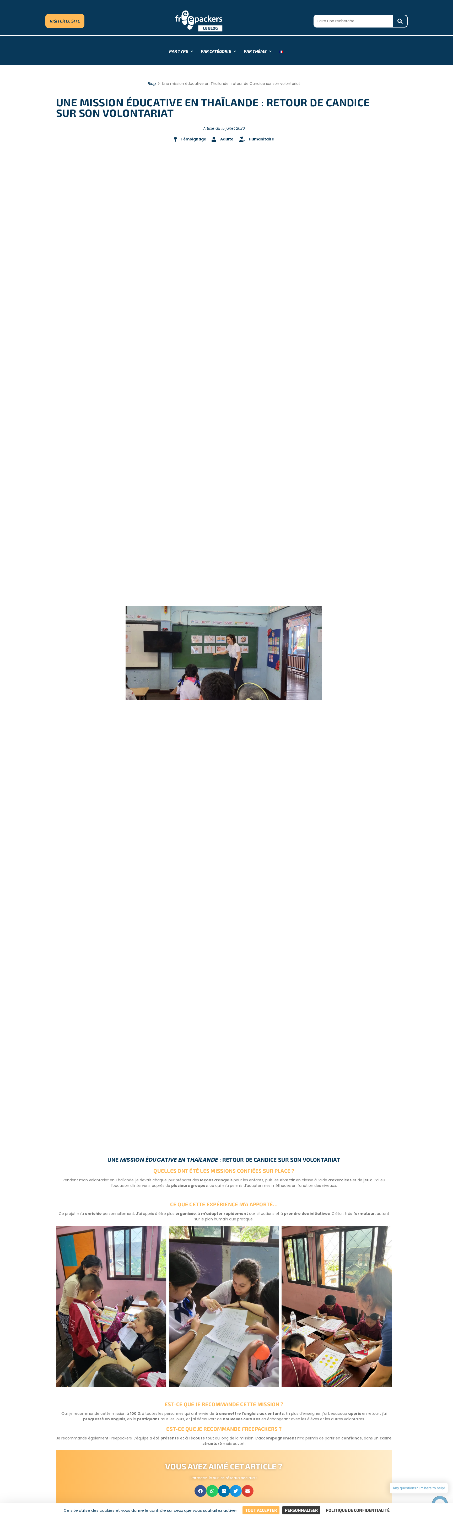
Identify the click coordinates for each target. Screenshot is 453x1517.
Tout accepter (261, 1510)
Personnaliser (301, 1510)
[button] (200, 1491)
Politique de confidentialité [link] (358, 1510)
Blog (152, 83)
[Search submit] (400, 21)
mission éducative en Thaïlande (169, 1160)
